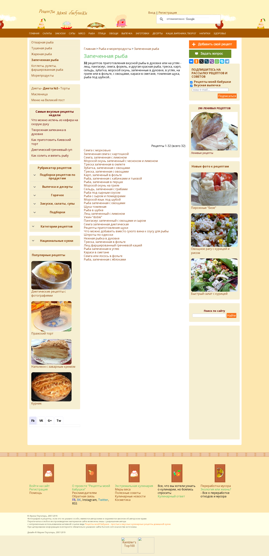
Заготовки (142, 33)
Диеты (36, 88)
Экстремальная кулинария (134, 486)
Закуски (60, 33)
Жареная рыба (41, 54)
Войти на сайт (39, 486)
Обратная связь (83, 496)
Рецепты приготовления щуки (106, 228)
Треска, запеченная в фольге (105, 242)
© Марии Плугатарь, (45, 532)
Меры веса (122, 489)
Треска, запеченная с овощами (106, 171)
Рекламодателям (84, 493)
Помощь (35, 493)
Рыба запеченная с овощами (104, 203)
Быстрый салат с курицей (209, 294)
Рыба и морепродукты (115, 49)
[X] (201, 61)
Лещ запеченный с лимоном (104, 214)
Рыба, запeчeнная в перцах (103, 182)
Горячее (57, 195)
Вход (151, 13)
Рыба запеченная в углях (101, 249)
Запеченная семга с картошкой (106, 154)
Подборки (57, 212)
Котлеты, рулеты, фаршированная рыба (47, 68)
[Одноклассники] (196, 61)
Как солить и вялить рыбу (50, 156)
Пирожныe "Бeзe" (203, 208)
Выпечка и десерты (57, 187)
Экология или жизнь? (216, 489)
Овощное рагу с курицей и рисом (210, 251)
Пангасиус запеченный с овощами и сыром (115, 221)
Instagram (89, 500)
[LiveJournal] (206, 61)
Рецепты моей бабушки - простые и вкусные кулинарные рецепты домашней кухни (128, 524)
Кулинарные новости (130, 496)
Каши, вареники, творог (181, 33)
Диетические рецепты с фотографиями (48, 293)
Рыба (92, 33)
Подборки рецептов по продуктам (57, 176)
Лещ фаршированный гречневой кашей (113, 245)
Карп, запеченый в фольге (103, 175)
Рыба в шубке (93, 210)
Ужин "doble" (93, 217)
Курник (36, 403)
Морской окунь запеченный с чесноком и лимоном (121, 161)
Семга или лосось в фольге (103, 256)
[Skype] (222, 61)
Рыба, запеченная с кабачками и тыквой (113, 178)
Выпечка (127, 33)
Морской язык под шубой (102, 199)
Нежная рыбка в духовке (101, 238)
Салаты (47, 33)
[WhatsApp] (217, 61)
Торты (65, 88)
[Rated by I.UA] (146, 552)
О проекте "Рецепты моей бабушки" (91, 487)
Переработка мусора (216, 486)
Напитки (204, 33)
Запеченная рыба (146, 49)
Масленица (39, 94)
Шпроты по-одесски (98, 235)
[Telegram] (227, 61)
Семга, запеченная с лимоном (105, 157)
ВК (79, 500)
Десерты (157, 33)
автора (122, 521)
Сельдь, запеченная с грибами (106, 189)
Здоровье (220, 33)
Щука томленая (95, 207)
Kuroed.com (108, 526)
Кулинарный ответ (171, 496)
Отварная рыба (42, 42)
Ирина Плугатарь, (38, 515)
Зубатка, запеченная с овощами (107, 168)
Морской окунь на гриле (101, 185)
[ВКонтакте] (191, 61)
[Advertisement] (135, 112)
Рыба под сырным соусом (102, 193)
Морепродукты (42, 75)
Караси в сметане (96, 252)
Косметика (122, 500)
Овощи (113, 33)
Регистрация (167, 13)
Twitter (103, 500)
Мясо (82, 33)
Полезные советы (128, 493)
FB (74, 500)
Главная (34, 33)
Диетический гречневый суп (51, 150)
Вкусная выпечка (207, 85)
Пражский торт (42, 333)
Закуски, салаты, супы (57, 204)
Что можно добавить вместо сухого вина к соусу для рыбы (126, 231)
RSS (74, 503)
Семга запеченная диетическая (106, 224)
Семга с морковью (97, 150)
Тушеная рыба (41, 48)
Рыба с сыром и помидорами (104, 196)
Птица (102, 33)
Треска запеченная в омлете (104, 164)
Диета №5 (50, 88)
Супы (72, 33)
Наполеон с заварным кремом (53, 367)
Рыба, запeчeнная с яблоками (105, 259)
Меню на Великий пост (48, 100)
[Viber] (212, 61)
